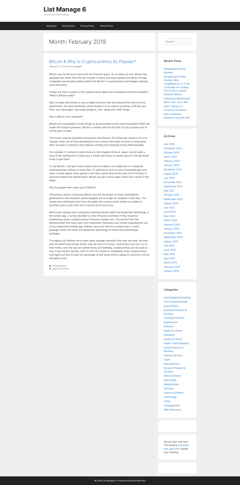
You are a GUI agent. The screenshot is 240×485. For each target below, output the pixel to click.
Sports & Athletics (174, 392)
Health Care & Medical (176, 343)
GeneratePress (138, 480)
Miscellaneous (172, 363)
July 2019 (169, 245)
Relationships (171, 384)
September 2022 (173, 186)
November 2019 (173, 233)
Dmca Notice (68, 26)
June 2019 (169, 250)
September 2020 (173, 199)
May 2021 (169, 190)
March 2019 (170, 262)
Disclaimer (51, 26)
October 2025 (171, 152)
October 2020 (171, 194)
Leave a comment (60, 268)
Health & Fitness (173, 339)
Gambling (169, 334)
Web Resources (172, 409)
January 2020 (171, 228)
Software (169, 388)
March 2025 (170, 156)
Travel (167, 401)
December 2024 (173, 169)
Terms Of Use (106, 26)
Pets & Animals (172, 375)
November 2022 (173, 182)
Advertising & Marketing (177, 297)
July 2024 (169, 178)
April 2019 (169, 258)
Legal (167, 359)
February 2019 (172, 266)
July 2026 (169, 144)
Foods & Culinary (173, 330)
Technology (170, 397)
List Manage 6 (65, 9)
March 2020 (170, 220)
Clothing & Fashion (174, 318)
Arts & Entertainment (175, 301)
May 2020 (169, 216)
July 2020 (169, 207)
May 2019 (169, 254)
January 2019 (171, 271)
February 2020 (172, 224)
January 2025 (171, 165)
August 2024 (171, 173)
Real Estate (170, 380)
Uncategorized (59, 265)
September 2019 (173, 237)
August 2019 (171, 241)
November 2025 (173, 148)
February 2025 (172, 161)
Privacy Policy (87, 26)
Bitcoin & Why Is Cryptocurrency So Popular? (92, 61)
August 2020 (171, 203)
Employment (171, 322)
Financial (169, 326)
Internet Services (173, 355)
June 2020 (170, 211)
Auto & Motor (171, 306)
